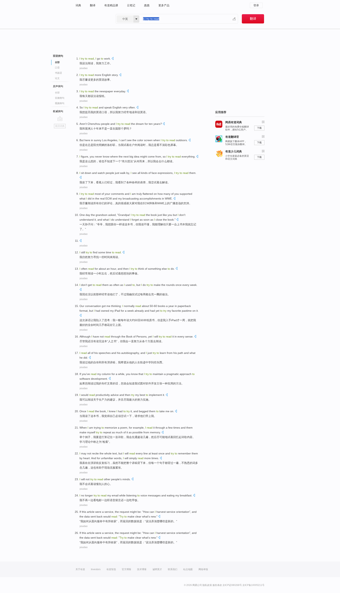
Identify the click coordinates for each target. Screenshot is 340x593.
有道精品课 (111, 5)
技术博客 (142, 569)
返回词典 (60, 126)
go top (59, 118)
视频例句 (59, 103)
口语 (57, 67)
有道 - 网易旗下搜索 (92, 18)
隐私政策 (207, 585)
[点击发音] (113, 59)
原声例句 (58, 86)
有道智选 (111, 569)
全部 (57, 92)
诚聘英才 (157, 569)
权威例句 (58, 111)
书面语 (58, 73)
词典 (78, 5)
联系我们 (172, 569)
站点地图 (188, 569)
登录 (256, 5)
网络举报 (203, 569)
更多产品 (163, 5)
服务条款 (217, 585)
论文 (57, 78)
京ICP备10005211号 (253, 585)
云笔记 (131, 5)
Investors (96, 569)
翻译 (92, 5)
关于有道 (80, 569)
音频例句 (59, 98)
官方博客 (126, 569)
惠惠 (147, 5)
